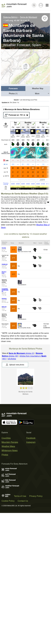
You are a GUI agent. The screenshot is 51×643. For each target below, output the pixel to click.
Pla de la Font (4, 272)
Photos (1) (13, 93)
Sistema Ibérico (10, 17)
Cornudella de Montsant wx (5, 290)
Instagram (30, 442)
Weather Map (37, 88)
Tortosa (4, 247)
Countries (6, 437)
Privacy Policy (35, 495)
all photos (12, 358)
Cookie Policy (8, 500)
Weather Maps (8, 446)
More (37, 93)
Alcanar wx (4, 264)
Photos (5, 454)
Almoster (4, 298)
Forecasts (13, 88)
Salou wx (4, 306)
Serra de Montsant (28, 17)
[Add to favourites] (45, 18)
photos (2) (21, 353)
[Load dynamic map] (25, 67)
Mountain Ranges (10, 442)
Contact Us (23, 500)
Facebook (30, 437)
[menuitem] (13, 88)
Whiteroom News (10, 450)
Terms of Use (20, 495)
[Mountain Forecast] (14, 5)
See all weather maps (5, 152)
